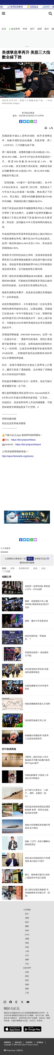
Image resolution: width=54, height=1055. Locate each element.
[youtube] (28, 1002)
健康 (27, 959)
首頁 (4, 29)
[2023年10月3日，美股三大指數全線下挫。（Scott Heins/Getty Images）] (27, 80)
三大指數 (6, 571)
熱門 (32, 29)
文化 (27, 964)
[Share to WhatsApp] (31, 121)
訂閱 (47, 559)
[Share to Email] (35, 121)
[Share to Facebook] (20, 121)
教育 (27, 980)
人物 (27, 951)
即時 (25, 29)
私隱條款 (40, 1042)
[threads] (16, 1002)
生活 (27, 955)
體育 (27, 976)
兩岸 (46, 29)
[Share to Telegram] (28, 121)
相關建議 (7, 1042)
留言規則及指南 (4, 551)
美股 (12, 568)
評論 (27, 947)
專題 (27, 943)
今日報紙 (27, 910)
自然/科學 (27, 968)
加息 (43, 568)
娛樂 (27, 984)
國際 (27, 926)
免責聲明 (29, 1042)
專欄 (27, 939)
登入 (30, 559)
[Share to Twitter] (24, 121)
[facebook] (11, 1002)
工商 (27, 993)
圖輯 (27, 989)
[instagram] (5, 1002)
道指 (35, 568)
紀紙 (27, 972)
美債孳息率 (24, 568)
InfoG (27, 935)
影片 (27, 914)
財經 (27, 930)
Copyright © (9, 1045)
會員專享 (15, 29)
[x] (22, 1002)
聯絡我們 (18, 1042)
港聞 (39, 29)
